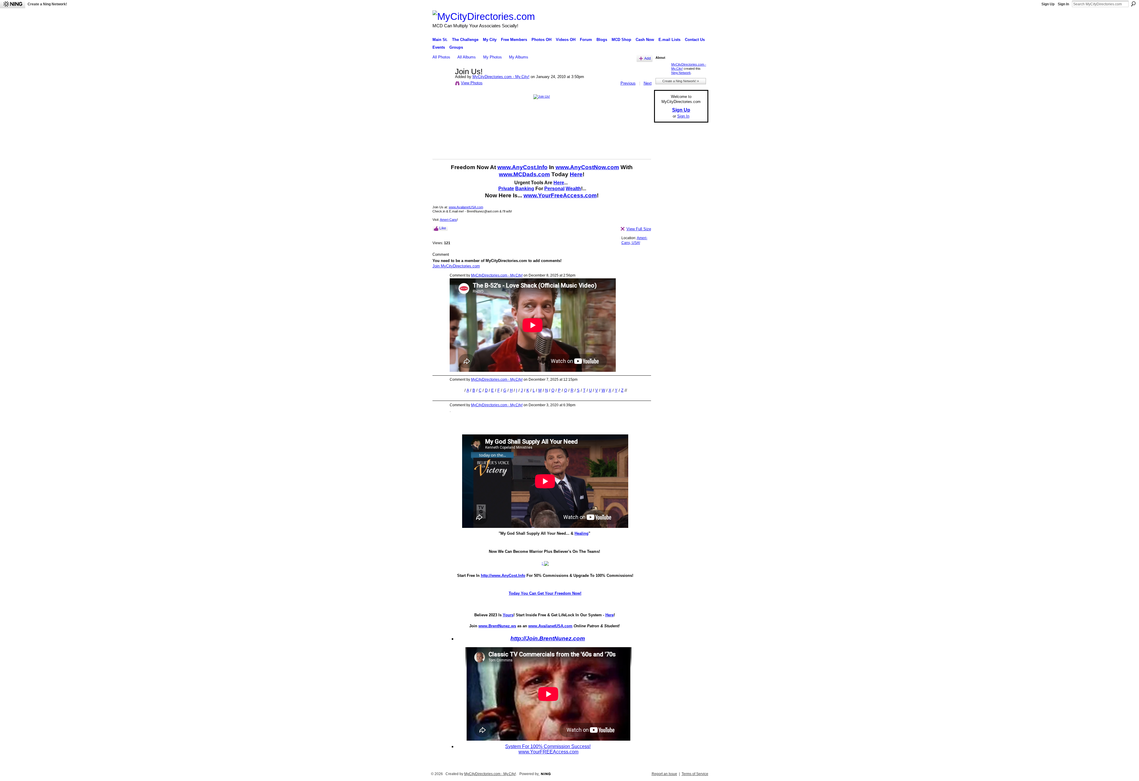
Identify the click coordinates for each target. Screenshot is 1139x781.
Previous (628, 83)
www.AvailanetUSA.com (466, 207)
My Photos (492, 57)
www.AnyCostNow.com (587, 167)
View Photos (472, 83)
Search (1133, 4)
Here (576, 174)
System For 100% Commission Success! (548, 746)
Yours (508, 615)
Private (506, 188)
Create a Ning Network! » (680, 81)
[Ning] (12, 4)
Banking (524, 188)
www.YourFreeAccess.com (560, 195)
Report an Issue (664, 774)
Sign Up (1047, 4)
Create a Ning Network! (47, 4)
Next (648, 83)
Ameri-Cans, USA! (634, 240)
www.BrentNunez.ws (497, 626)
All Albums (466, 57)
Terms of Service (695, 774)
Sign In (1063, 4)
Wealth (573, 188)
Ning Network (681, 72)
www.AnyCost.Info (522, 167)
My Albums (518, 57)
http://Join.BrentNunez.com (547, 638)
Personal (554, 188)
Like (442, 228)
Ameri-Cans (448, 219)
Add (647, 58)
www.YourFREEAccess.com (548, 751)
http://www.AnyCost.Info (503, 575)
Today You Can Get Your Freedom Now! (545, 593)
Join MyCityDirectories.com (456, 266)
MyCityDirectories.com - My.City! (501, 76)
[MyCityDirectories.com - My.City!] (441, 84)
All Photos (441, 57)
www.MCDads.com (524, 174)
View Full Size (638, 229)
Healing (581, 533)
